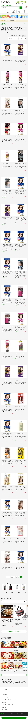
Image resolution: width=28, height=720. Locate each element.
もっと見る (14, 674)
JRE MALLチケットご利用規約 (7, 704)
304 (16, 577)
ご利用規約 (4, 702)
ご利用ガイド (4, 689)
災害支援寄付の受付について (10, 20)
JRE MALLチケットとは (6, 699)
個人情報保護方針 (5, 709)
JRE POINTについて (5, 697)
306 (21, 577)
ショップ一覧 (4, 692)
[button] (26, 616)
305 (18, 577)
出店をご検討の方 (5, 707)
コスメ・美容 (11, 23)
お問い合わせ (4, 694)
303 (14, 577)
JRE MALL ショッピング (4, 24)
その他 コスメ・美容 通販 (20, 23)
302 (12, 577)
